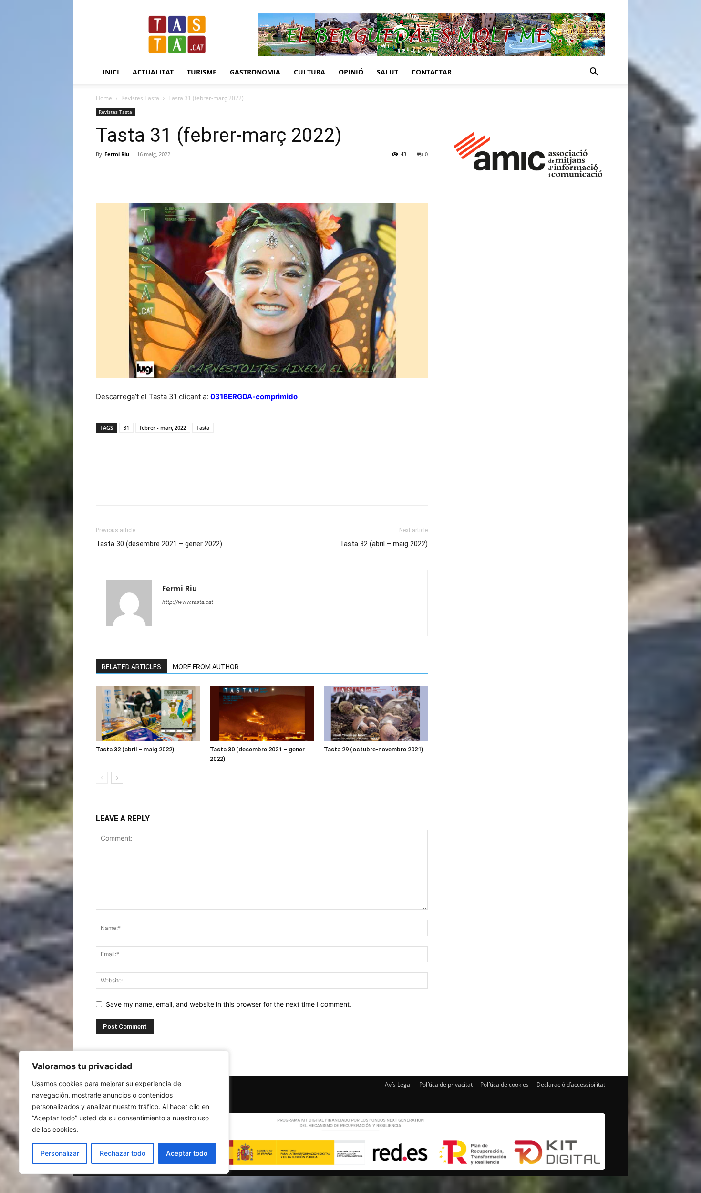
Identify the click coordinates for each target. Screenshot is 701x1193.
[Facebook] (105, 175)
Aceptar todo (186, 1153)
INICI (111, 71)
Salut (387, 71)
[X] (127, 175)
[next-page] (117, 778)
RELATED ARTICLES (131, 667)
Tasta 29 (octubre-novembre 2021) (373, 749)
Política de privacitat (446, 1084)
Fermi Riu (116, 154)
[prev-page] (102, 778)
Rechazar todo (122, 1153)
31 (126, 427)
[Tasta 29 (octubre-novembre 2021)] (376, 713)
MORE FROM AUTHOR (206, 667)
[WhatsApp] (171, 175)
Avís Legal (398, 1084)
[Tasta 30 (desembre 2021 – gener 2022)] (262, 713)
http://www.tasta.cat (187, 602)
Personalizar (60, 1153)
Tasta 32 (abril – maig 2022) (384, 543)
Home (104, 98)
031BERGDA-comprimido (254, 396)
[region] (124, 1112)
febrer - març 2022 (163, 427)
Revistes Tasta (140, 98)
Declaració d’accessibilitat (570, 1084)
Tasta (202, 427)
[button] (593, 72)
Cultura (309, 71)
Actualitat (153, 71)
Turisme (201, 71)
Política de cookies (504, 1084)
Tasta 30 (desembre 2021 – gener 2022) (159, 543)
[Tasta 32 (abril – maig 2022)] (148, 713)
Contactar (432, 71)
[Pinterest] (149, 175)
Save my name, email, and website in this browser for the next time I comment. (228, 1004)
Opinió (351, 71)
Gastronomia (255, 71)
